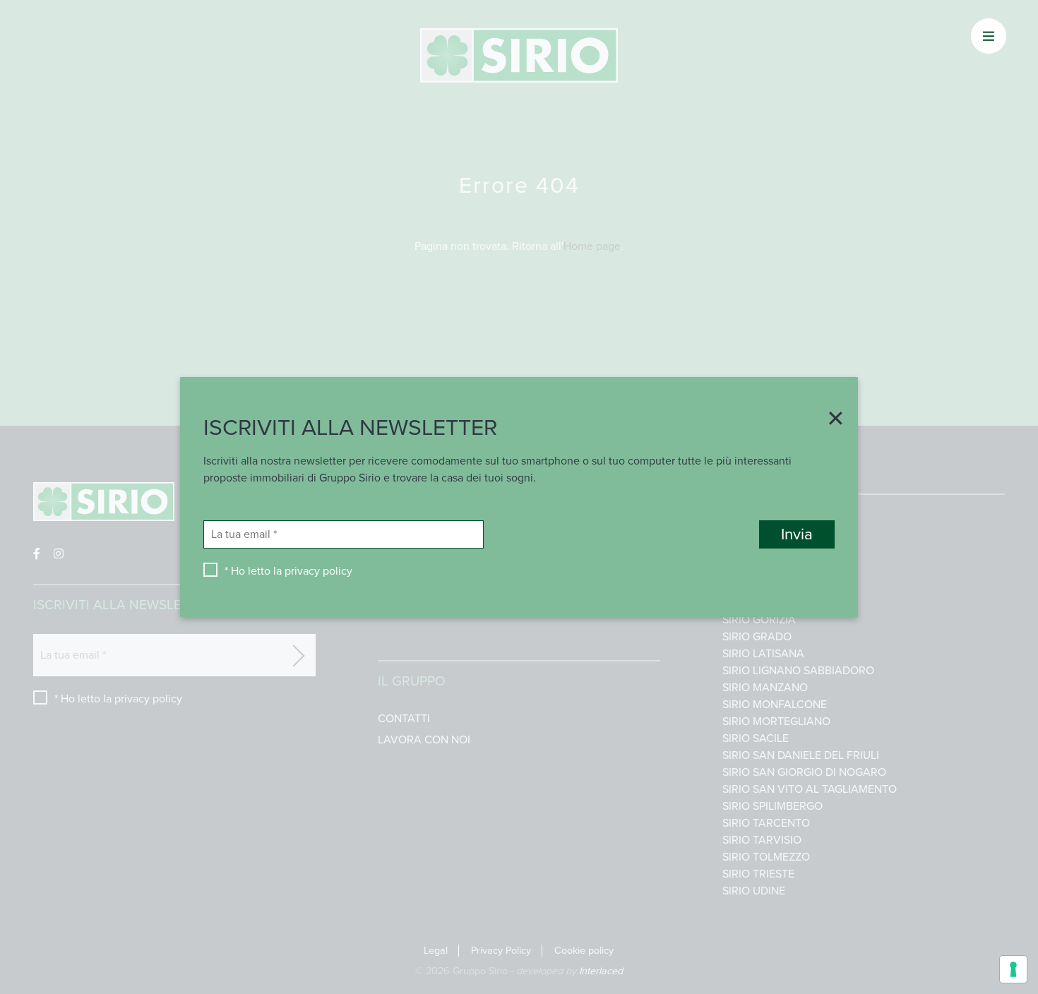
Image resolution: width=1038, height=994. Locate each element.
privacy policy (318, 571)
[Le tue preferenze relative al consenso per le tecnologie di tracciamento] (1013, 969)
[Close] (830, 420)
